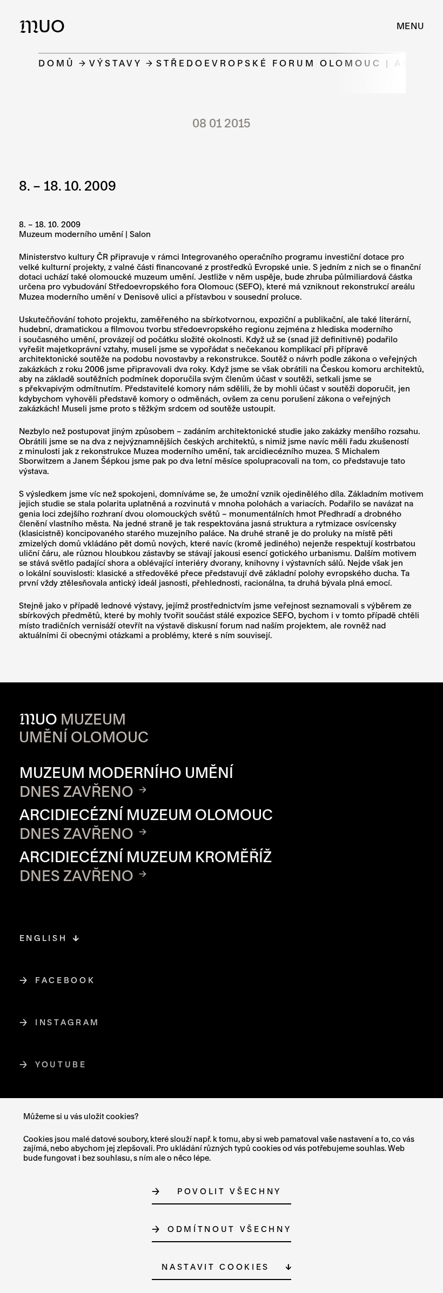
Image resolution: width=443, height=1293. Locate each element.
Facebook (65, 980)
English (43, 938)
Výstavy (115, 63)
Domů (56, 63)
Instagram (67, 1022)
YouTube (61, 1064)
